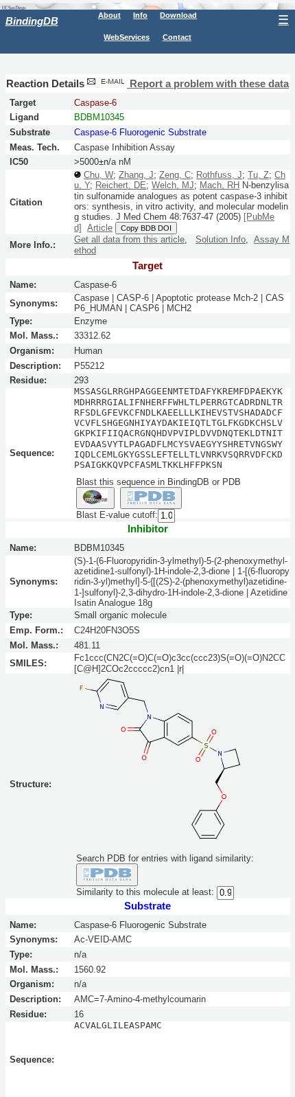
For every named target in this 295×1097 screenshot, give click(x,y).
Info (140, 15)
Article (100, 228)
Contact (177, 37)
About (109, 15)
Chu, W (98, 175)
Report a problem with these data (208, 83)
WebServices (127, 37)
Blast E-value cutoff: (117, 515)
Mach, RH (219, 185)
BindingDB (31, 21)
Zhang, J (136, 175)
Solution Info (221, 239)
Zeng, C (175, 175)
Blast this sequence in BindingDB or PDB (158, 482)
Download (178, 15)
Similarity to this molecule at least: (145, 892)
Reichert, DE (120, 185)
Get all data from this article (129, 239)
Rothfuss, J (219, 175)
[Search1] (95, 498)
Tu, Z (258, 175)
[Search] (107, 874)
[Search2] (151, 498)
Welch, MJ (173, 185)
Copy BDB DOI (146, 228)
